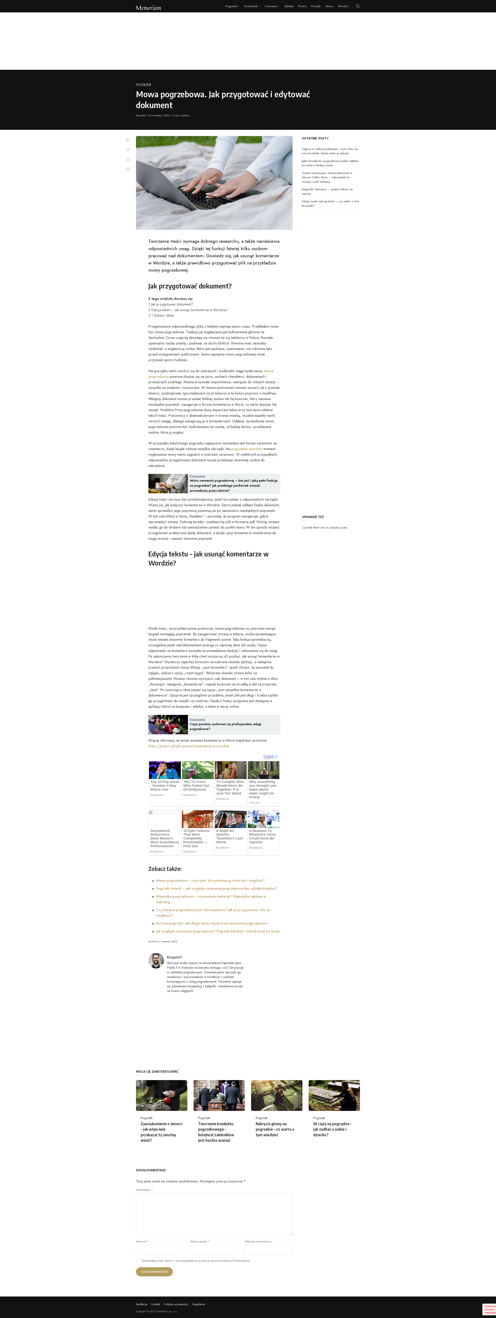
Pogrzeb (143, 84)
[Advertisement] (248, 41)
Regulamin (199, 1304)
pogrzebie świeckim (246, 448)
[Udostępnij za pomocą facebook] (127, 140)
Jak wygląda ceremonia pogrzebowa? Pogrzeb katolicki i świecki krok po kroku (218, 931)
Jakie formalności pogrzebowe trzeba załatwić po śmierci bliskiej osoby (330, 163)
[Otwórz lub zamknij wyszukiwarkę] (358, 6)
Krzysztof (141, 115)
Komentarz (144, 1190)
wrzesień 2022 (169, 941)
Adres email (199, 1241)
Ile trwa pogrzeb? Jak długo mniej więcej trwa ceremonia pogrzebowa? (212, 923)
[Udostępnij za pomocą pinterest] (127, 159)
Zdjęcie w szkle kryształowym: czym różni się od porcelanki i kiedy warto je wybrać (330, 151)
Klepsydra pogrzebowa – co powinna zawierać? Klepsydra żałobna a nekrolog (210, 899)
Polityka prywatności (176, 1304)
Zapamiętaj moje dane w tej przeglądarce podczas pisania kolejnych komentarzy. (196, 1261)
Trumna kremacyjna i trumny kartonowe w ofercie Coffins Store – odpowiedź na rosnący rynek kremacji (327, 177)
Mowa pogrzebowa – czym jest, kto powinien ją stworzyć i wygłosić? (210, 880)
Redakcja (141, 1304)
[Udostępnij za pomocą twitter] (127, 150)
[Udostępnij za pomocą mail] (127, 169)
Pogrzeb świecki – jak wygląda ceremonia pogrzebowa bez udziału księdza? (216, 888)
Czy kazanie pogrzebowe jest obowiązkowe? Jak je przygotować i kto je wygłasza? (213, 912)
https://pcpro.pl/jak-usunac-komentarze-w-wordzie (188, 746)
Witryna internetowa (258, 1241)
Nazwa (142, 1241)
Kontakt (155, 1304)
